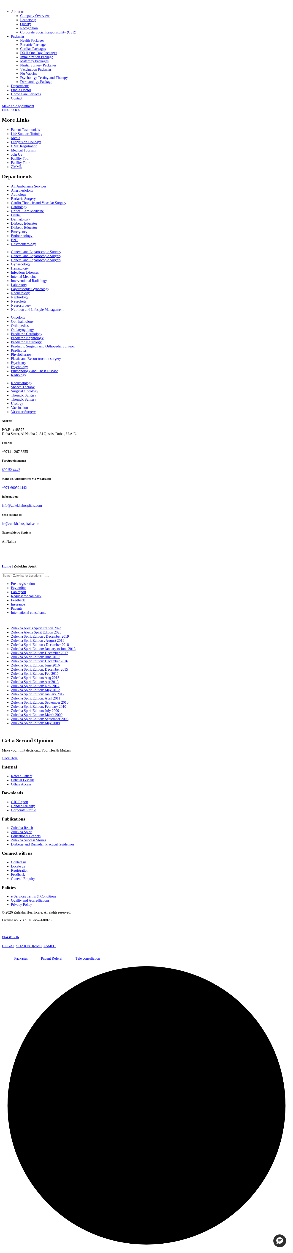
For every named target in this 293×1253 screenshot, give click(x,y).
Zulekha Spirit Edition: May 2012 (35, 690)
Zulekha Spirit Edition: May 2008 (35, 723)
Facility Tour (20, 158)
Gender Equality (23, 806)
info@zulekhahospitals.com (22, 505)
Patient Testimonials (25, 130)
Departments (20, 86)
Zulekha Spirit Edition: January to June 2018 (43, 649)
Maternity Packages (34, 61)
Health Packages (32, 40)
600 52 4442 (11, 470)
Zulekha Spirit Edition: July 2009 (35, 711)
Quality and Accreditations (30, 900)
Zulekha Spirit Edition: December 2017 (39, 653)
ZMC (38, 946)
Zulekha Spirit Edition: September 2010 (39, 702)
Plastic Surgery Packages (38, 65)
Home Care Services (26, 94)
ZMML (16, 167)
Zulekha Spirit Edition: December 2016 (39, 661)
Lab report (18, 592)
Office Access (21, 784)
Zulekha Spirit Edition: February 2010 (38, 706)
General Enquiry (23, 879)
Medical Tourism (23, 150)
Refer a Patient (21, 776)
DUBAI (8, 946)
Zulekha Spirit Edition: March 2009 (36, 715)
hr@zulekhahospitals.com (20, 524)
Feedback (18, 600)
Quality (25, 24)
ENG (6, 110)
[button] (279, 1240)
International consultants (28, 612)
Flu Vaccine (28, 73)
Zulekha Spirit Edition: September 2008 (39, 719)
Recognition (29, 28)
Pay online (18, 588)
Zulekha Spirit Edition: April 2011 (35, 698)
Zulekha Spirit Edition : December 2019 (40, 636)
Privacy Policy (21, 904)
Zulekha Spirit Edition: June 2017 (35, 657)
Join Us (16, 154)
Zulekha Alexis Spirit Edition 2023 (36, 632)
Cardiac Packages (33, 49)
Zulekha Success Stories (28, 840)
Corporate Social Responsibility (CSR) (48, 32)
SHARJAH (24, 946)
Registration (19, 870)
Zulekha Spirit (21, 832)
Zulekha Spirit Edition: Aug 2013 (35, 678)
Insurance (18, 604)
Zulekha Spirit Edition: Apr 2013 (35, 682)
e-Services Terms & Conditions (33, 896)
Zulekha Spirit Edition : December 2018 (40, 645)
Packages (17, 36)
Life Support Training (26, 134)
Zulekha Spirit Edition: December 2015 (39, 669)
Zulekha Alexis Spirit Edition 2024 (36, 628)
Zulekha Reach (22, 828)
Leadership (28, 20)
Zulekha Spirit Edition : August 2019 (37, 640)
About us (17, 12)
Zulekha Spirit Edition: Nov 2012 (35, 686)
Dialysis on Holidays (26, 142)
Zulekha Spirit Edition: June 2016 (35, 665)
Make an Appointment (18, 106)
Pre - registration (23, 584)
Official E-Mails (22, 780)
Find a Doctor (21, 90)
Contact (16, 98)
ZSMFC (49, 946)
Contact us (18, 862)
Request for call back (26, 596)
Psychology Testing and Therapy (44, 78)
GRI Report (19, 802)
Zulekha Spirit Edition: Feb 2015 (35, 673)
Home (6, 566)
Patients (16, 608)
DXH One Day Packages (38, 53)
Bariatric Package (33, 45)
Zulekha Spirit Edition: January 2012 (37, 694)
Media (15, 138)
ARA (16, 110)
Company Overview (35, 16)
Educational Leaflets (26, 836)
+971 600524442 (14, 488)
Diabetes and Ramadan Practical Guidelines (42, 844)
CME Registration (24, 146)
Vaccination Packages (36, 69)
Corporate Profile (23, 810)
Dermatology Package (36, 82)
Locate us (18, 866)
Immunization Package (36, 57)
